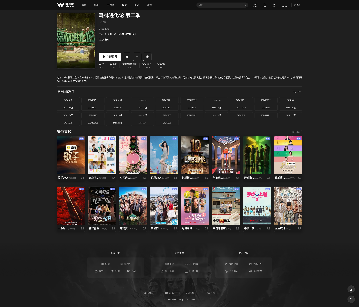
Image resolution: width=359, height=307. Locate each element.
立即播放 (112, 56)
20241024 (216, 100)
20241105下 (93, 108)
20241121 (266, 108)
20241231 (167, 123)
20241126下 (68, 115)
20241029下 (266, 100)
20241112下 (167, 108)
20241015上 (93, 100)
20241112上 (142, 108)
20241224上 (93, 123)
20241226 (142, 123)
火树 (106, 34)
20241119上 (216, 108)
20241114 (192, 108)
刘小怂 (113, 34)
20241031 (291, 100)
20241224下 (118, 123)
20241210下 (216, 115)
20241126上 (291, 108)
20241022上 (167, 100)
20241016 (142, 100)
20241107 (118, 108)
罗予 (134, 34)
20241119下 (241, 108)
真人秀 (103, 22)
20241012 (68, 100)
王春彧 (120, 34)
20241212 (241, 115)
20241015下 (118, 100)
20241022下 (192, 100)
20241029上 (241, 100)
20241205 (167, 115)
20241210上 (192, 115)
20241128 (93, 115)
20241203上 (118, 115)
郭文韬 (128, 34)
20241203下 (142, 115)
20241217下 (291, 115)
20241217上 (266, 115)
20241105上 (68, 108)
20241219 (68, 123)
